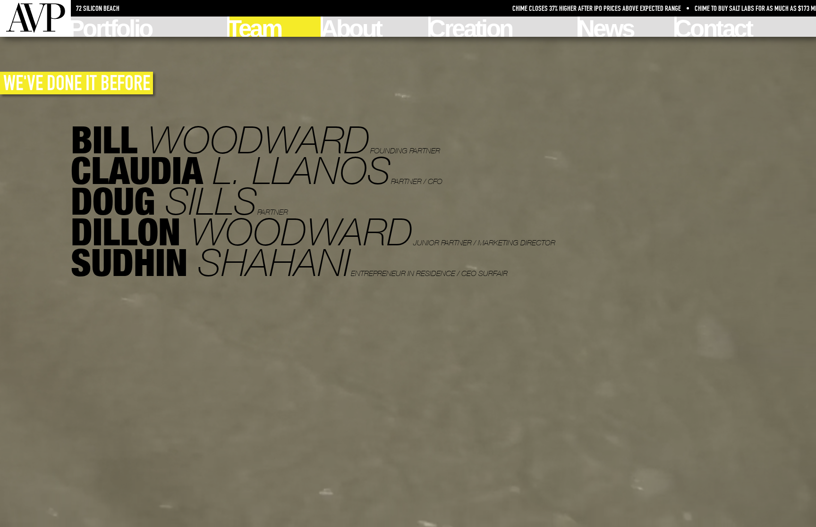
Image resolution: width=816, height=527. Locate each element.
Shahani (289, 262)
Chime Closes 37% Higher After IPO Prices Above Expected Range (500, 8)
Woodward (255, 139)
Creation (471, 27)
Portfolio (111, 27)
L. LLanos (256, 170)
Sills (179, 201)
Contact (714, 27)
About (352, 27)
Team (255, 27)
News (607, 27)
